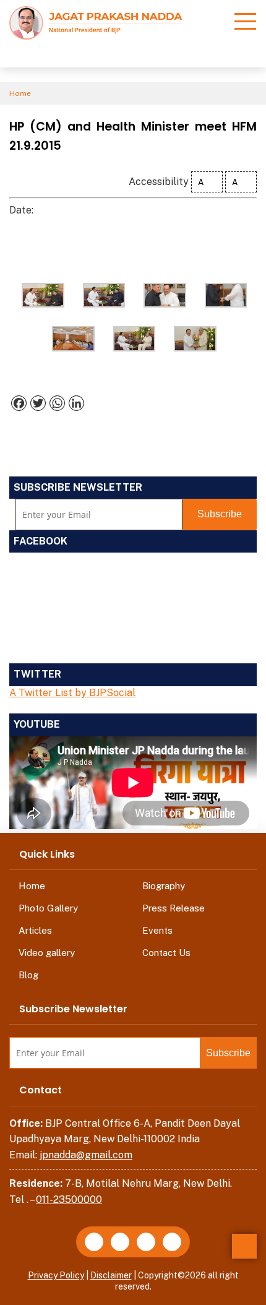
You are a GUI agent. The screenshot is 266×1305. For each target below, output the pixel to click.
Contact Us (166, 952)
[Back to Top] (244, 1246)
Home (20, 93)
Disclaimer (111, 1275)
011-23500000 (69, 1199)
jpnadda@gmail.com (86, 1155)
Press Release (173, 908)
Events (157, 930)
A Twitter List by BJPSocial (72, 693)
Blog (28, 975)
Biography (163, 886)
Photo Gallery (48, 908)
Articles (35, 930)
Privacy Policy (56, 1275)
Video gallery (47, 952)
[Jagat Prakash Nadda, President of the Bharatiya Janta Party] (95, 22)
